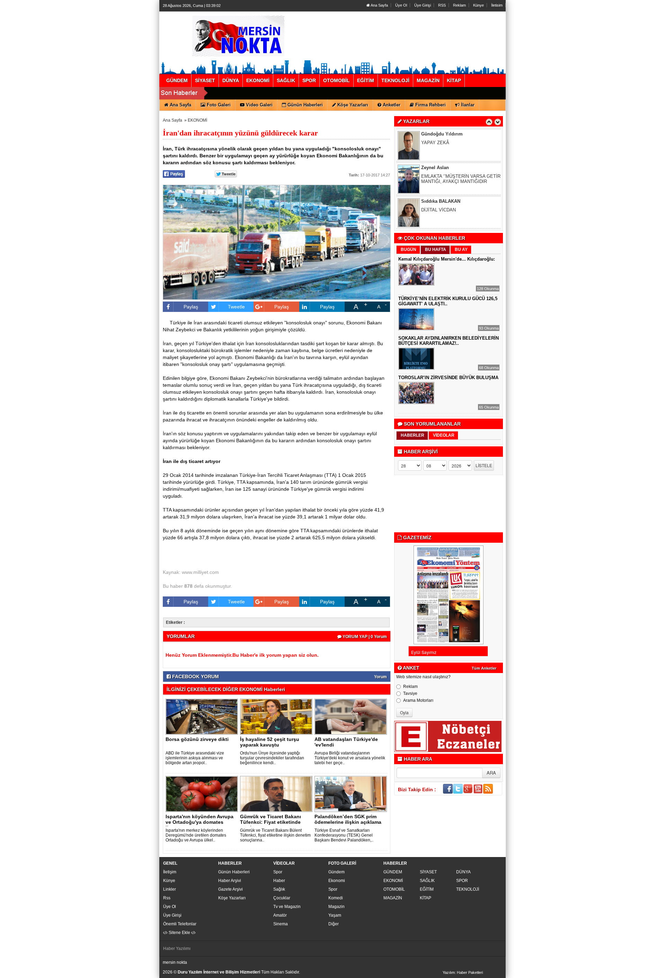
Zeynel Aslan (435, 137)
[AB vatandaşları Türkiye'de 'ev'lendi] (351, 716)
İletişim (169, 872)
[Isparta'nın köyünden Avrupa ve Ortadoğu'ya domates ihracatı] (203, 794)
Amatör (280, 915)
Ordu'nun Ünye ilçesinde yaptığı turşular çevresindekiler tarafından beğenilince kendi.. (272, 758)
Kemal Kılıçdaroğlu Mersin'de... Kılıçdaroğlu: (446, 259)
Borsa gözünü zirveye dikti (197, 739)
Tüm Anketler (484, 668)
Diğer (333, 924)
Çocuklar (281, 898)
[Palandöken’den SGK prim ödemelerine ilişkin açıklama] (351, 794)
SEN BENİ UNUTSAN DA (447, 213)
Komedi (335, 898)
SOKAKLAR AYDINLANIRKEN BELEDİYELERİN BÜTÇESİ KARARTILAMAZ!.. (448, 340)
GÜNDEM (392, 872)
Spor (277, 872)
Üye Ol (401, 5)
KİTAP (425, 898)
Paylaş (191, 306)
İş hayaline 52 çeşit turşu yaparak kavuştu (269, 742)
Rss (166, 898)
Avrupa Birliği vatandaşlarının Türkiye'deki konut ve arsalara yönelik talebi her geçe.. (349, 758)
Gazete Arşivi (230, 889)
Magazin (336, 906)
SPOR (462, 880)
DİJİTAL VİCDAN (438, 180)
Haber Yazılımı (176, 948)
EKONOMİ (197, 120)
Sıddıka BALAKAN (440, 171)
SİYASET (428, 872)
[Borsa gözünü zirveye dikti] (203, 716)
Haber (279, 880)
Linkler (169, 889)
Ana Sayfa (379, 5)
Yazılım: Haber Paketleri (463, 972)
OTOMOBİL (394, 889)
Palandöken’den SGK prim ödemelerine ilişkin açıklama (347, 819)
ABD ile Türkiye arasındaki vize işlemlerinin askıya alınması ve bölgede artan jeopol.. (195, 758)
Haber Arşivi (229, 880)
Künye (478, 5)
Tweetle (236, 306)
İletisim (497, 5)
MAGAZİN (392, 898)
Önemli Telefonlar (179, 924)
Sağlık (279, 889)
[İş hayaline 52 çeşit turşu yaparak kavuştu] (277, 716)
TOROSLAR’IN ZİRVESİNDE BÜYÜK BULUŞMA (448, 377)
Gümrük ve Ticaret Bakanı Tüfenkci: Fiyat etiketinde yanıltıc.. (270, 822)
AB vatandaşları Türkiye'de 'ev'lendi (346, 742)
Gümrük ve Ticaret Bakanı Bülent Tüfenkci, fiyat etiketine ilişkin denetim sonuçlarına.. (275, 835)
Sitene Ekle (179, 932)
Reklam (459, 5)
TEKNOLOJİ (467, 889)
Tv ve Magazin (287, 906)
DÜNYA (463, 872)
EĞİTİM (427, 889)
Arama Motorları (418, 700)
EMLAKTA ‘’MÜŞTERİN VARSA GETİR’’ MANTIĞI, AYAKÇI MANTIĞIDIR (462, 149)
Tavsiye (410, 693)
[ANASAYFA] (238, 36)
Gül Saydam (434, 205)
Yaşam (334, 915)
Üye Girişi (422, 5)
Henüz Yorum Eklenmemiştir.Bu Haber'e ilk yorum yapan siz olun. (242, 655)
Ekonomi (336, 880)
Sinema (280, 924)
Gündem (336, 872)
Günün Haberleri (234, 872)
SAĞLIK (427, 880)
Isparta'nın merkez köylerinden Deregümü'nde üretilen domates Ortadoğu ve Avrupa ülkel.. (196, 835)
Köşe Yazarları (232, 898)
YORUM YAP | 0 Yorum (364, 636)
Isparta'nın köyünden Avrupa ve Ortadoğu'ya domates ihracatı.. (199, 822)
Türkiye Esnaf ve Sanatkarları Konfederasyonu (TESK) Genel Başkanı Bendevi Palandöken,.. (343, 835)
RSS (442, 5)
